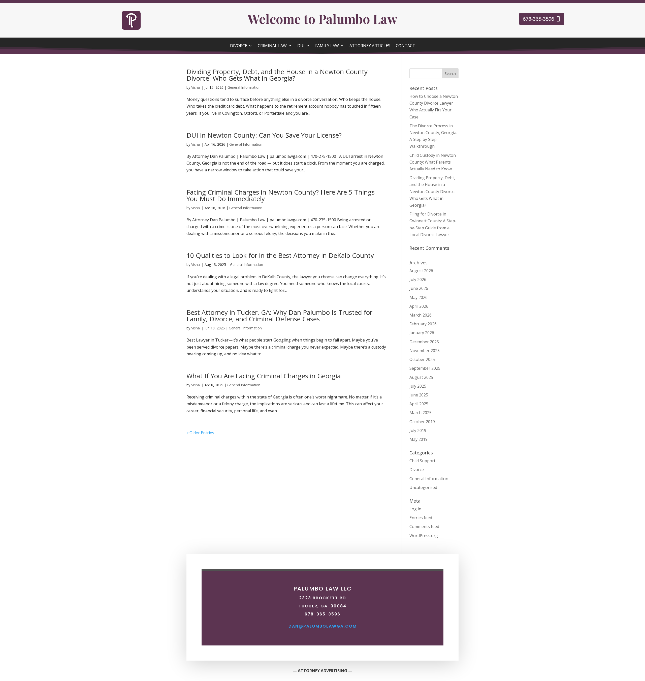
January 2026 (421, 332)
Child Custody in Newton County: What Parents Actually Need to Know (432, 162)
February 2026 (423, 324)
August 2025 (421, 377)
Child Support (422, 460)
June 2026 (418, 288)
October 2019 (422, 421)
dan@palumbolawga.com (322, 626)
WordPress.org (423, 535)
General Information (244, 87)
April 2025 (418, 404)
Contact (405, 46)
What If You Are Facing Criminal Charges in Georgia (263, 375)
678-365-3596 (538, 18)
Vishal (196, 87)
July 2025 (417, 386)
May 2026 (418, 297)
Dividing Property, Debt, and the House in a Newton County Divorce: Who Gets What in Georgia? (277, 75)
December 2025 (424, 342)
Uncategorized (423, 487)
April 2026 (418, 306)
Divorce (238, 46)
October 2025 (422, 359)
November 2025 (424, 350)
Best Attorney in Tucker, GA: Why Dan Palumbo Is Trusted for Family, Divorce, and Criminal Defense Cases (279, 315)
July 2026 (417, 279)
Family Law (327, 46)
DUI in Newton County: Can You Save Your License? (264, 135)
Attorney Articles (369, 46)
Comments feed (424, 526)
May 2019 (418, 439)
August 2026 (421, 270)
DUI (301, 46)
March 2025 (420, 412)
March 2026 (420, 315)
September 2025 (424, 368)
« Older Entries (200, 433)
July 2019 (417, 430)
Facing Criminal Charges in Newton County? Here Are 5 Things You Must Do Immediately (280, 195)
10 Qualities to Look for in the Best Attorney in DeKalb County (280, 255)
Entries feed (420, 517)
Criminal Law (272, 46)
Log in (415, 509)
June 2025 (418, 395)
